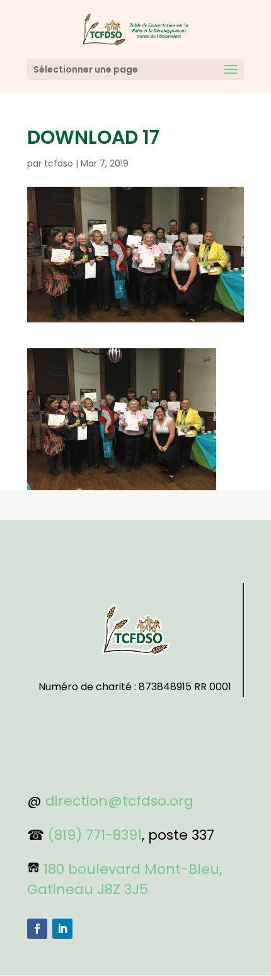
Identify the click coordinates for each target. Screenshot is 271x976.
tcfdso (58, 163)
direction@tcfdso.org (119, 801)
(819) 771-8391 (95, 835)
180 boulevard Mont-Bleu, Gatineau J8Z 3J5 (124, 879)
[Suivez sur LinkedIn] (62, 929)
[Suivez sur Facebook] (37, 929)
